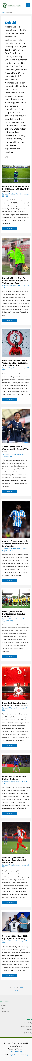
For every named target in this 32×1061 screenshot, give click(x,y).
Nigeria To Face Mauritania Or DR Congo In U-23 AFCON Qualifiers (15, 189)
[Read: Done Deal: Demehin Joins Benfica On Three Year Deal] (16, 682)
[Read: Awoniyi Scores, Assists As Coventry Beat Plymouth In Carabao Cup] (16, 519)
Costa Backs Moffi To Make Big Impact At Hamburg (15, 937)
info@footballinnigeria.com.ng (18, 1055)
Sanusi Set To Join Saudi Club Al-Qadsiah (14, 777)
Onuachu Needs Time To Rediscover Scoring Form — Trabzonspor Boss (15, 280)
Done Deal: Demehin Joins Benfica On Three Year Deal (15, 704)
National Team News (16, 194)
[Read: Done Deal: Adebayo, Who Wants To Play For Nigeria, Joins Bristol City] (16, 343)
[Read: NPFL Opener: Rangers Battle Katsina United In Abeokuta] (16, 598)
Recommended (4, 1011)
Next (17, 990)
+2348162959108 (16, 1052)
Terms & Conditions (26, 1026)
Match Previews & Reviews (18, 548)
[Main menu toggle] (28, 5)
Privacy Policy (28, 1023)
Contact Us (3, 1008)
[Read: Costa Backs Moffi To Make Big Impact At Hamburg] (16, 922)
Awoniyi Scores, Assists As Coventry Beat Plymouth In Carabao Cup (15, 543)
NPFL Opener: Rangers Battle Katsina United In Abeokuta (13, 614)
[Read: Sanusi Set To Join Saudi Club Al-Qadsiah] (16, 764)
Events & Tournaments (17, 619)
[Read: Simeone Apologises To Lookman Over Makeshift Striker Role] (16, 838)
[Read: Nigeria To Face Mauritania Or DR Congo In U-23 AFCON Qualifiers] (16, 174)
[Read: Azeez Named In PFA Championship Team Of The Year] (16, 426)
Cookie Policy (28, 1033)
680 (21, 987)
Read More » (9, 229)
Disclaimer (29, 1029)
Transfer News (14, 708)
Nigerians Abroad (15, 285)
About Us (3, 1005)
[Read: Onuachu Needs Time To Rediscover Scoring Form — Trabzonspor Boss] (16, 256)
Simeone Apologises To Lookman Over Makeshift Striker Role (14, 860)
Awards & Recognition (17, 454)
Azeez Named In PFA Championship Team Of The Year (15, 449)
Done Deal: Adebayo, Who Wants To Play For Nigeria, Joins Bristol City (15, 363)
